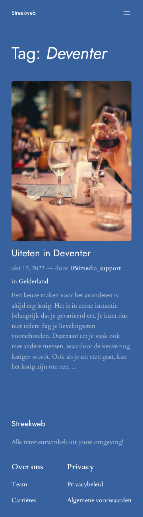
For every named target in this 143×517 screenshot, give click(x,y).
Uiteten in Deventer (51, 253)
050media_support (96, 268)
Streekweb (24, 13)
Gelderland (33, 281)
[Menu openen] (126, 13)
